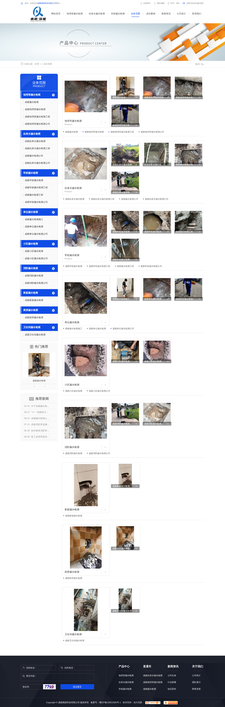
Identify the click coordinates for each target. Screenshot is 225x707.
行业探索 (172, 682)
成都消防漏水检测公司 (155, 423)
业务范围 (135, 13)
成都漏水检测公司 (184, 164)
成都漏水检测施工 (121, 299)
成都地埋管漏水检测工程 (187, 97)
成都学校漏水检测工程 (155, 231)
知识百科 (172, 689)
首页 (37, 64)
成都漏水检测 (39, 380)
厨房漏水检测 (30, 310)
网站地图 (160, 3)
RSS (172, 3)
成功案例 (150, 13)
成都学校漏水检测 (121, 231)
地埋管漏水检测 (75, 13)
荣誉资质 (196, 689)
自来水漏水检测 (97, 13)
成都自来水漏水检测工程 (156, 164)
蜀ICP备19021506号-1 (110, 702)
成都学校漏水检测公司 (123, 259)
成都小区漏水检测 (121, 361)
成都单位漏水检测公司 (186, 299)
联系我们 (196, 13)
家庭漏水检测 (30, 292)
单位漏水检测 (30, 212)
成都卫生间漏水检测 (122, 611)
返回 (197, 64)
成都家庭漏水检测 (121, 486)
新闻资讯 (166, 13)
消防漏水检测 (30, 268)
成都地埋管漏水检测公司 (124, 125)
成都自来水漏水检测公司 (124, 192)
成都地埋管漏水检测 (153, 97)
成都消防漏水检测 (121, 423)
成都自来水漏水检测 (122, 164)
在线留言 (147, 3)
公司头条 (172, 675)
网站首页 (55, 13)
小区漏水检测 (30, 243)
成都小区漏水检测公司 (155, 361)
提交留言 (77, 687)
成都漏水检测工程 (184, 231)
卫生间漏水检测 (31, 327)
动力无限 (137, 702)
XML (178, 3)
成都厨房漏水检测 (121, 548)
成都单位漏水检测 (152, 299)
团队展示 (196, 682)
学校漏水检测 (118, 13)
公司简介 (181, 13)
